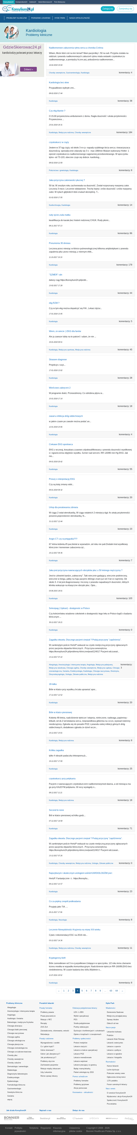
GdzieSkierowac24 (45, 2)
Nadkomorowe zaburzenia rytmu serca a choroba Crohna (76, 48)
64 (116, 991)
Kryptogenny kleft (57, 958)
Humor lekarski (113, 1066)
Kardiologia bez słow (59, 82)
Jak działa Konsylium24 (16, 1110)
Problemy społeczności (82, 1039)
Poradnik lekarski (40, 18)
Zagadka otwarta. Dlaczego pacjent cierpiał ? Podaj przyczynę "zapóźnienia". (85, 838)
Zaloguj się (62, 6)
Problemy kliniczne (16, 18)
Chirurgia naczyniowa (101, 671)
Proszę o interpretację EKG (62, 479)
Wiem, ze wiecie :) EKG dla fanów (65, 331)
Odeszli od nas (113, 1023)
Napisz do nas (41, 6)
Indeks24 (32, 2)
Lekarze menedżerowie (83, 1057)
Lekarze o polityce (114, 1050)
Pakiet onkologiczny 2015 (84, 1072)
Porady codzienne (46, 1039)
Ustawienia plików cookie (75, 1129)
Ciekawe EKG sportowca (61, 444)
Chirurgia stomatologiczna (17, 1048)
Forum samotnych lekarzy (117, 1084)
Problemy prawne (47, 1012)
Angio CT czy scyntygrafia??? (63, 539)
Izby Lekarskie (46, 1072)
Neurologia (63, 920)
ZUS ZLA (44, 1027)
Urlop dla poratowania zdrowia (63, 507)
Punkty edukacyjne (81, 1027)
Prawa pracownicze (48, 1016)
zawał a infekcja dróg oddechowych (66, 416)
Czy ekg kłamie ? (57, 111)
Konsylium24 (8, 2)
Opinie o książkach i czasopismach (87, 1034)
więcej (9, 1100)
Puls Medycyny (59, 2)
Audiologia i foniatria (15, 1018)
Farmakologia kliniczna (16, 1085)
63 (111, 991)
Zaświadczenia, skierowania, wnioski (53, 1031)
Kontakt (8, 1128)
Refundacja (45, 1034)
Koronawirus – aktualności (83, 1092)
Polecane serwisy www (116, 1073)
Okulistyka (115, 671)
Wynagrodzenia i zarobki (50, 1043)
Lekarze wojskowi (80, 1061)
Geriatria (66, 671)
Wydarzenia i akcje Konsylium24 (119, 1096)
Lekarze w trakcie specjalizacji (85, 1050)
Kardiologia (85, 73)
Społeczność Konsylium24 (117, 1100)
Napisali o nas (45, 1110)
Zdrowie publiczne (80, 674)
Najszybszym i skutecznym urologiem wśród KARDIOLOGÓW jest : (81, 873)
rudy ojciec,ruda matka (59, 215)
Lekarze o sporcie (114, 1046)
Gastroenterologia (73, 73)
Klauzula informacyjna (59, 1129)
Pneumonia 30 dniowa (59, 243)
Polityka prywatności (20, 1129)
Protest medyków (80, 1043)
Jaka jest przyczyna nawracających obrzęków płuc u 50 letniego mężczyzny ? (85, 570)
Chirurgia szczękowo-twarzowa (19, 1052)
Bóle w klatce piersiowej (60, 712)
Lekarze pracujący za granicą (85, 1065)
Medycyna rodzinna (66, 132)
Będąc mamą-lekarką (82, 1069)
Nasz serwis (110, 1089)
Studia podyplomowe (82, 1023)
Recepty (44, 1023)
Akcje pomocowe (80, 1088)
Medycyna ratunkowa (57, 668)
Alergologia (53, 665)
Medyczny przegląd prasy (117, 1016)
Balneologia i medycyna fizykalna (20, 1022)
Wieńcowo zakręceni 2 (60, 388)
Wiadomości (110, 1008)
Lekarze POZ (79, 1054)
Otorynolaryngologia (56, 674)
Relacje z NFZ (46, 1020)
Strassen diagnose (58, 359)
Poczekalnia (111, 1104)
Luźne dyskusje (113, 1070)
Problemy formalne (81, 1081)
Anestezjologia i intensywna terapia (72, 665)
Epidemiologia (12, 1081)
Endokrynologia (76, 671)
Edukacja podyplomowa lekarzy (85, 1008)
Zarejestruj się (52, 6)
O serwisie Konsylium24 (116, 1093)
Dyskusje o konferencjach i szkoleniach (87, 1031)
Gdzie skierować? (47, 1050)
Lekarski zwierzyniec (115, 1043)
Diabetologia (12, 1070)
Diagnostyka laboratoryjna (17, 1074)
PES (75, 1020)
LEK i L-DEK (79, 1012)
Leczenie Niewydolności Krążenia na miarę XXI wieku (74, 929)
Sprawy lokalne (113, 1020)
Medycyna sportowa (66, 350)
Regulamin (46, 1128)
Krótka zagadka (56, 750)
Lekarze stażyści (80, 1046)
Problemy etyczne (48, 1061)
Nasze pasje (110, 1027)
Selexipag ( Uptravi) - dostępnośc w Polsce (69, 608)
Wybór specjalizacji (81, 1016)
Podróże (110, 1035)
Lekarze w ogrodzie (114, 1054)
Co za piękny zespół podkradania (65, 901)
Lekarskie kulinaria (114, 1032)
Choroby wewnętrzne (57, 73)
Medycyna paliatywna (104, 665)
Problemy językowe (81, 1084)
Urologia (68, 674)
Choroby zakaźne (14, 1063)
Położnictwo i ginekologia (58, 170)
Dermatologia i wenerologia (17, 1066)
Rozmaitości (110, 1062)
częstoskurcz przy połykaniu (62, 778)
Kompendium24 (21, 2)
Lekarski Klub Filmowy (115, 1039)
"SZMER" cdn (55, 275)
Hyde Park (60, 18)
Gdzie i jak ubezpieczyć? (50, 1054)
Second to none (56, 810)
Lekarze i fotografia (114, 1057)
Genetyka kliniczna (14, 1092)
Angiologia (91, 665)
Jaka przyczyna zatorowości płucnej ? (67, 180)
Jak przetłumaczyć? (48, 1057)
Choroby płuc (12, 1055)
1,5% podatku (112, 1081)
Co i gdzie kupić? (47, 1046)
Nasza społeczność (79, 18)
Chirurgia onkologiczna (16, 1041)
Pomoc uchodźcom (80, 1076)
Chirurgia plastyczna (15, 1044)
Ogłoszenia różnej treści (116, 1077)
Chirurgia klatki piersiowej (17, 1030)
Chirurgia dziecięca (14, 1026)
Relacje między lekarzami (50, 1069)
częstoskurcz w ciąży (59, 142)
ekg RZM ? (54, 303)
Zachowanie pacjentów (49, 1065)
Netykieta (33, 1128)
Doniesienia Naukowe (115, 1012)
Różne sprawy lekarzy (49, 1076)
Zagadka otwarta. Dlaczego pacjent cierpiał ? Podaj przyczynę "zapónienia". (85, 640)
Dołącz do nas (78, 1110)
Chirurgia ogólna (72, 668)
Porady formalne (45, 1008)
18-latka (53, 684)
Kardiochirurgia (54, 205)
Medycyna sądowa (104, 668)
